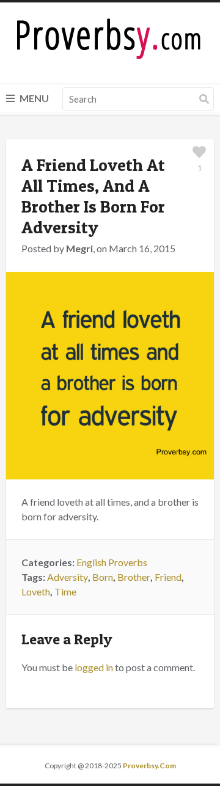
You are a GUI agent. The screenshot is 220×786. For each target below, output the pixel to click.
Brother (133, 577)
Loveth (35, 591)
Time (65, 591)
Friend (168, 577)
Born (102, 577)
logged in (94, 667)
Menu (33, 98)
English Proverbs (111, 562)
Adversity (67, 577)
